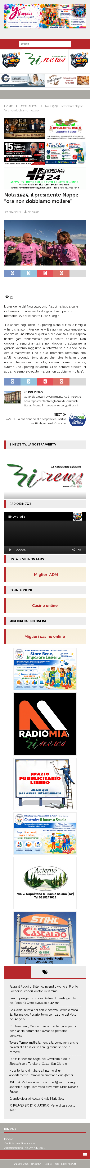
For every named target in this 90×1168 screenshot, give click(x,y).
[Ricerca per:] (45, 44)
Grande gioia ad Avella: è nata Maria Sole (36, 1098)
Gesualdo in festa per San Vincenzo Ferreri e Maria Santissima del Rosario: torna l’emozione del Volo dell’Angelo (43, 1014)
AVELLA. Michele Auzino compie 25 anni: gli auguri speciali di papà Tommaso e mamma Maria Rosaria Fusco (43, 1087)
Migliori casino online (46, 636)
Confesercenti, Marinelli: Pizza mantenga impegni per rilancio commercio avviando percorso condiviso (42, 1031)
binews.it (33, 211)
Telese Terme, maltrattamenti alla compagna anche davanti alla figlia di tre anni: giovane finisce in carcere (43, 1047)
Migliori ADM (46, 574)
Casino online (46, 605)
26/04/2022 (13, 211)
